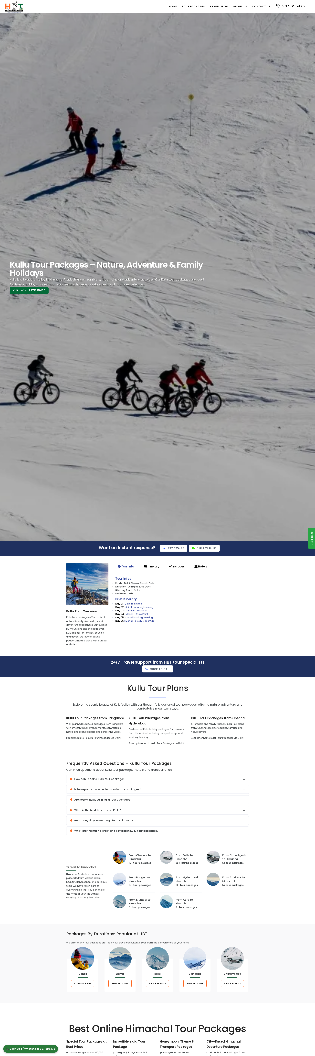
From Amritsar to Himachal (233, 879)
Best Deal (312, 538)
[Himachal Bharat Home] (14, 6)
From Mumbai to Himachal (140, 901)
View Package (82, 983)
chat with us (207, 548)
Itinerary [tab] (153, 566)
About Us (240, 6)
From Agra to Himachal (184, 901)
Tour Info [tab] (127, 566)
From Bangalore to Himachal (141, 879)
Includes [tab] (178, 566)
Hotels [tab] (202, 566)
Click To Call (160, 669)
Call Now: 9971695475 (29, 290)
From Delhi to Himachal (184, 857)
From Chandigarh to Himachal (234, 857)
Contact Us (261, 6)
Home (173, 6)
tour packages (193, 6)
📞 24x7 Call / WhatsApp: (30, 1049)
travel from (219, 6)
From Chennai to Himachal (140, 857)
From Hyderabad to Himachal (188, 879)
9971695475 (293, 6)
